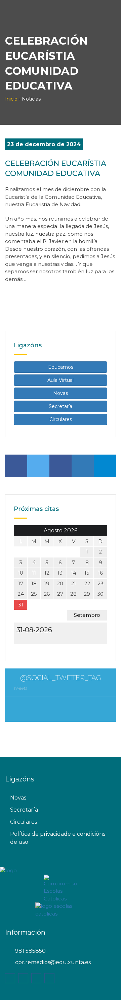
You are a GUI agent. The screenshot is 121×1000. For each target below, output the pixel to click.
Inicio (11, 99)
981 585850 (30, 951)
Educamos (60, 367)
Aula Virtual (60, 380)
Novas (60, 393)
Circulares (60, 419)
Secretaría (60, 406)
